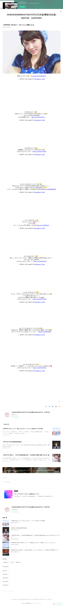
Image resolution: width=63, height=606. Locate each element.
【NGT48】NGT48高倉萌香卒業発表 (12, 442)
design (5, 562)
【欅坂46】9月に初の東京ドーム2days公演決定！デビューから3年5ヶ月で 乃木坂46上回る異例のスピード (35, 550)
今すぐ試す (22, 6)
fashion (18, 562)
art (12, 562)
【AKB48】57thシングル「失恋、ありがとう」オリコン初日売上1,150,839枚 (23, 428)
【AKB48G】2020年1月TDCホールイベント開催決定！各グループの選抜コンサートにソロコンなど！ (33, 542)
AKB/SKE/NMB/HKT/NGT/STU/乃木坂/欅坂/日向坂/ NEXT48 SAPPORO (31, 16)
